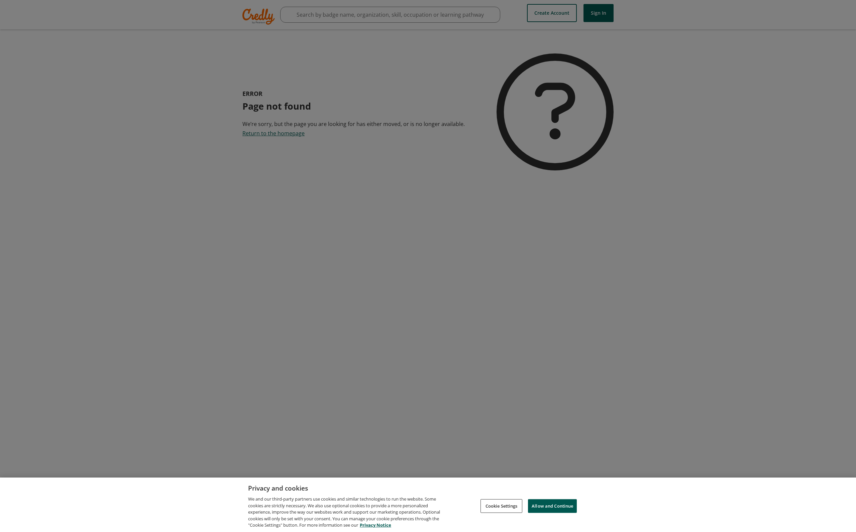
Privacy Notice (375, 525)
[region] (428, 505)
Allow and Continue (552, 506)
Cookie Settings (502, 506)
